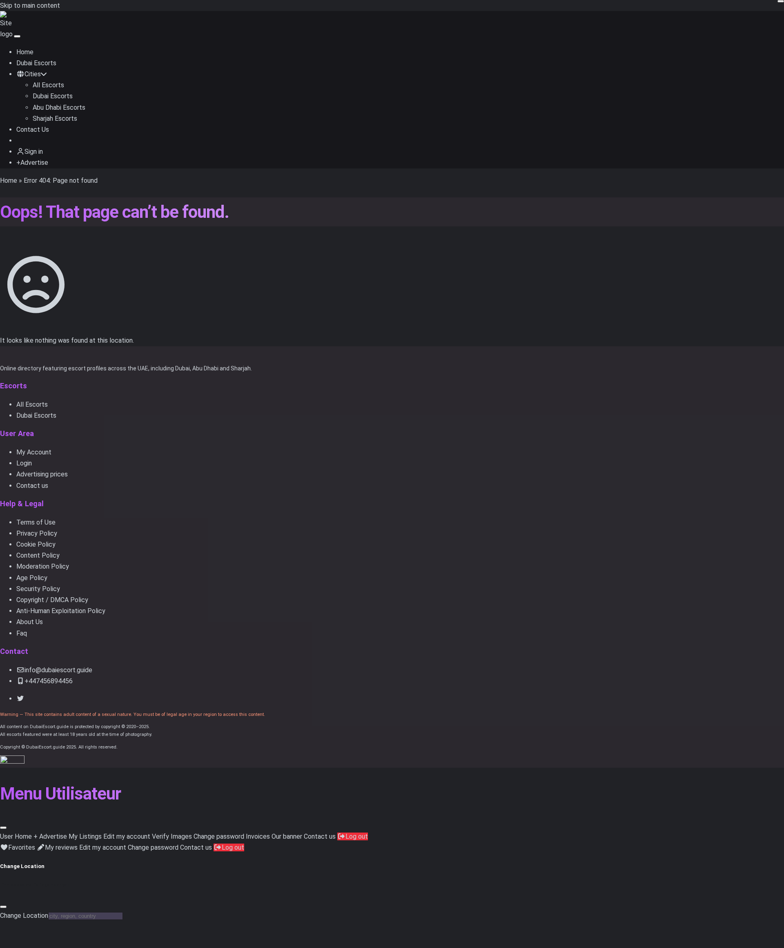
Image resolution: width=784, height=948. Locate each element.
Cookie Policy (36, 544)
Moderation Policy (42, 566)
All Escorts (48, 85)
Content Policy (38, 555)
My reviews (61, 847)
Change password (219, 836)
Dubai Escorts (36, 63)
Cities (32, 74)
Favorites (21, 847)
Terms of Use (36, 522)
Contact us (32, 486)
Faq (21, 633)
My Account (33, 452)
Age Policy (31, 578)
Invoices (258, 836)
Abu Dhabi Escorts (59, 107)
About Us (29, 622)
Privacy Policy (36, 533)
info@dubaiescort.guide (58, 670)
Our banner (287, 836)
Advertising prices (42, 474)
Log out (356, 836)
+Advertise (32, 162)
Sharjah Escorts (55, 118)
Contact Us (32, 129)
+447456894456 (48, 681)
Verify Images (172, 836)
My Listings (85, 836)
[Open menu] (17, 36)
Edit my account (126, 836)
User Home (16, 836)
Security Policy (38, 589)
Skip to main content (30, 5)
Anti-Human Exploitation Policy (60, 611)
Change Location (24, 915)
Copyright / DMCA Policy (52, 600)
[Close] (3, 827)
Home (24, 52)
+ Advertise (50, 836)
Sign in (33, 151)
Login (24, 463)
